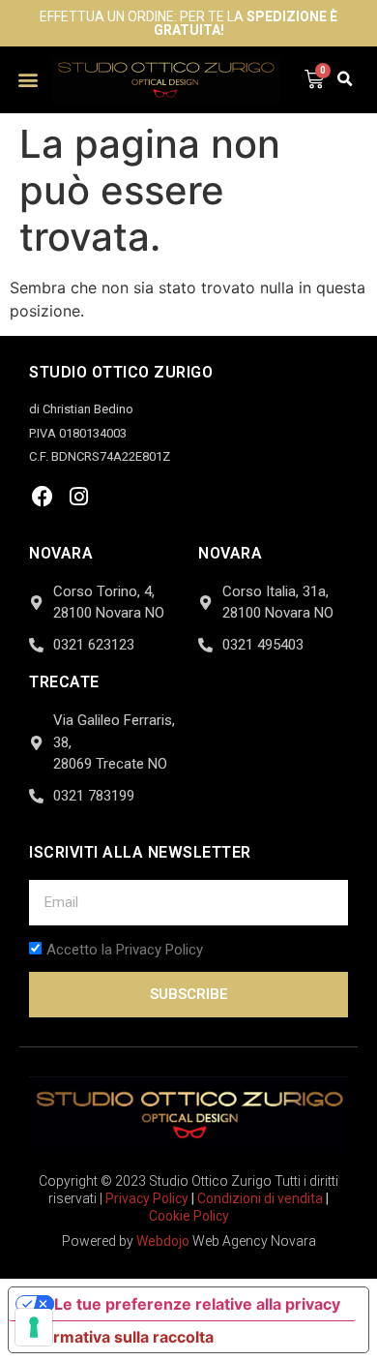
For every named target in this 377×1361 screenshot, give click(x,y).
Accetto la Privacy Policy (124, 949)
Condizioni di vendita (260, 1198)
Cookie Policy (189, 1216)
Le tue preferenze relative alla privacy (197, 1304)
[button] (28, 80)
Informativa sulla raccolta (119, 1336)
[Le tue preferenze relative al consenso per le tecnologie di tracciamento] (33, 1327)
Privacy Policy (146, 1198)
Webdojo (162, 1241)
